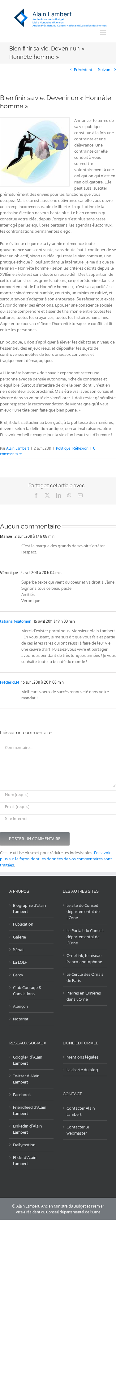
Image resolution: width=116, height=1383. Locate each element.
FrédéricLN (9, 682)
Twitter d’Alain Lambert (26, 1078)
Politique (63, 448)
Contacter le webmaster (78, 1130)
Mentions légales (82, 1057)
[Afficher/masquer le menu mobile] (103, 32)
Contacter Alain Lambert (81, 1111)
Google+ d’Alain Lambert (27, 1060)
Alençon (20, 1006)
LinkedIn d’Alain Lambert (27, 1129)
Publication (23, 924)
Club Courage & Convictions (27, 990)
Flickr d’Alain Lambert (25, 1160)
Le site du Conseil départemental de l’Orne (83, 911)
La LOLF (20, 962)
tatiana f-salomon (15, 621)
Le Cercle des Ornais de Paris (85, 977)
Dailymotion (24, 1144)
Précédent (83, 69)
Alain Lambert (17, 448)
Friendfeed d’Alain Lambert (29, 1110)
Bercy (18, 974)
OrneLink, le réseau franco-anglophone (84, 958)
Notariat (20, 1018)
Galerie (19, 937)
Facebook (22, 1094)
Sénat (18, 949)
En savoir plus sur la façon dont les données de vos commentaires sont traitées (56, 858)
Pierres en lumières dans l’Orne (84, 996)
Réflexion (80, 448)
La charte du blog (82, 1069)
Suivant (105, 69)
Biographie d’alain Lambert (29, 908)
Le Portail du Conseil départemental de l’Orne (85, 936)
